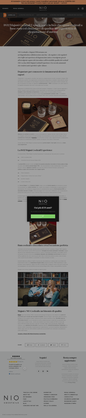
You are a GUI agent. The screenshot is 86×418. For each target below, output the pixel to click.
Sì (43, 216)
